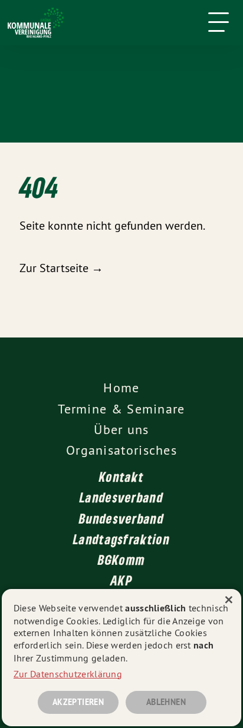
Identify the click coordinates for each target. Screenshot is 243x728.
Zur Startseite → (61, 267)
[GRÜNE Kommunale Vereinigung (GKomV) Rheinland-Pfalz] (104, 22)
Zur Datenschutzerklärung (68, 674)
